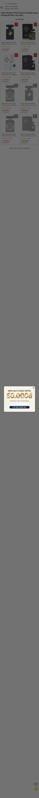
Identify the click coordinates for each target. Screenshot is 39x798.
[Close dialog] (34, 388)
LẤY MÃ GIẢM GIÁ (19, 407)
